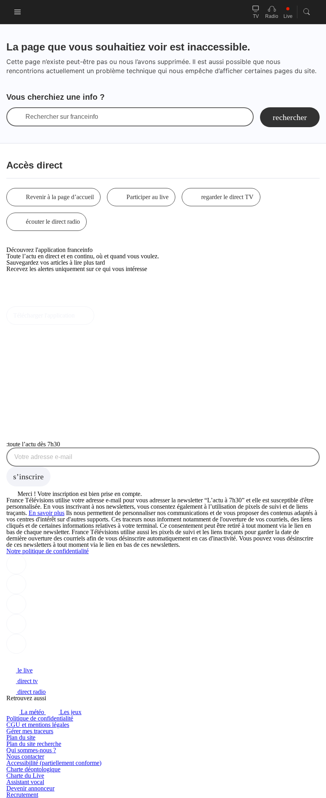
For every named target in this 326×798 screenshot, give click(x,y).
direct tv (27, 681)
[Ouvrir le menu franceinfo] (17, 12)
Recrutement (22, 794)
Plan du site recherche (33, 743)
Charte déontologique (33, 769)
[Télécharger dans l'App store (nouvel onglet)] (31, 286)
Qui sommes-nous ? (31, 750)
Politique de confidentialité (39, 718)
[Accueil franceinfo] (33, 659)
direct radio (31, 691)
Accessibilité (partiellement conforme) (53, 762)
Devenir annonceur (30, 788)
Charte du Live (25, 775)
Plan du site (20, 737)
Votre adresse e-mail (43, 457)
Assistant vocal (25, 782)
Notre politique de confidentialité (47, 551)
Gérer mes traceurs (29, 731)
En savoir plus (46, 512)
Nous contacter (25, 756)
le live (24, 670)
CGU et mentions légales (37, 724)
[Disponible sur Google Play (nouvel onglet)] (33, 303)
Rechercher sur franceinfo (61, 117)
